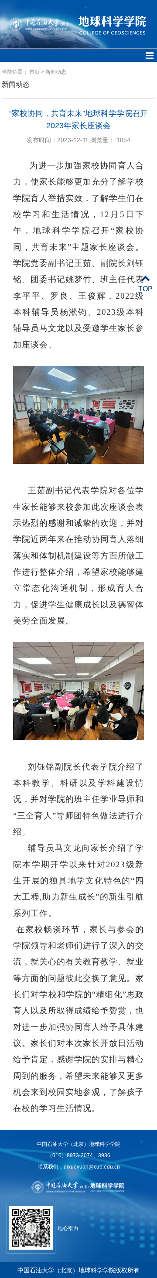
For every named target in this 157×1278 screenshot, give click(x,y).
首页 (34, 72)
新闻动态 (55, 72)
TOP (145, 289)
